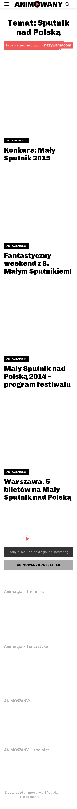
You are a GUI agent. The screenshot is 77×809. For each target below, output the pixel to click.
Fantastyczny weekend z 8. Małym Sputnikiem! (38, 263)
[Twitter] (5, 770)
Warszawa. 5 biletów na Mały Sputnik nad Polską (37, 489)
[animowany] (38, 4)
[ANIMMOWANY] (28, 539)
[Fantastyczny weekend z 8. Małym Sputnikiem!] (38, 202)
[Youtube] (5, 761)
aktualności (16, 140)
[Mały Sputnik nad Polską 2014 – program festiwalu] (38, 315)
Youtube (23, 761)
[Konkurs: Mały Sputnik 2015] (38, 97)
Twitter (22, 770)
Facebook (56, 761)
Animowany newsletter (38, 565)
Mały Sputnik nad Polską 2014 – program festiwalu (37, 376)
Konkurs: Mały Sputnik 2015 (29, 154)
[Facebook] (38, 761)
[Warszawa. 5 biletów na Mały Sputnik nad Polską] (38, 428)
